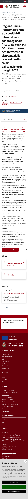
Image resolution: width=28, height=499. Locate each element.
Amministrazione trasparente (9, 453)
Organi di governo (6, 354)
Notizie (13, 12)
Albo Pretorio (5, 455)
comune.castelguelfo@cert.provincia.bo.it (14, 441)
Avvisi (3, 381)
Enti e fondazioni (6, 361)
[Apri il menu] (1, 6)
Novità (8, 12)
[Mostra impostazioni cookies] (26, 249)
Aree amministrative (7, 356)
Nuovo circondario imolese (7, 1)
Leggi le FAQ (5, 444)
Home (3, 12)
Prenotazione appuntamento (9, 446)
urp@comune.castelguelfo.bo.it (12, 437)
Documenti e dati (6, 368)
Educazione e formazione (8, 390)
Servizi (6, 386)
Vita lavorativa (5, 395)
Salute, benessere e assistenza (9, 392)
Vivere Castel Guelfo (8, 416)
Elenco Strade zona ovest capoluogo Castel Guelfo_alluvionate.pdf (16, 263)
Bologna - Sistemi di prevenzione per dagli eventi (13, 129)
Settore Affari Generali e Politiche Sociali (13, 293)
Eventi (3, 422)
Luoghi (3, 420)
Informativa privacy (6, 456)
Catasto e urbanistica (7, 397)
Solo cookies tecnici (14, 482)
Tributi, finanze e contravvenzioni (10, 404)
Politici (3, 363)
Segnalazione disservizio (7, 448)
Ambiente (4, 409)
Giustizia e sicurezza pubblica (9, 402)
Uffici (3, 359)
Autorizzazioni (5, 411)
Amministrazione (9, 350)
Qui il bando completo (9, 250)
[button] (24, 6)
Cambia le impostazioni (14, 491)
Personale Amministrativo (8, 366)
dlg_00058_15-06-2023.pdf (14, 274)
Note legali (4, 458)
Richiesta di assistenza (7, 449)
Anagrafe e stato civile (7, 399)
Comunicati (4, 379)
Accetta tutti (14, 487)
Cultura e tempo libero (7, 406)
